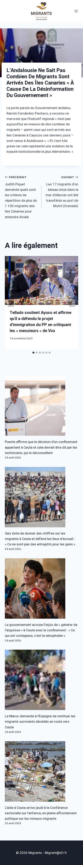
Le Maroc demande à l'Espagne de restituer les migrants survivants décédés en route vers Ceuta (40, 722)
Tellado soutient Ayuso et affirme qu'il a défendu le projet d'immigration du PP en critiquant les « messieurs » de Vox (40, 322)
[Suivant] (72, 302)
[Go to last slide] (11, 302)
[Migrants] (41, 11)
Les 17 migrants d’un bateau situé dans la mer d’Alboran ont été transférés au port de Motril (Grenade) (62, 192)
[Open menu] (76, 11)
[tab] (33, 353)
